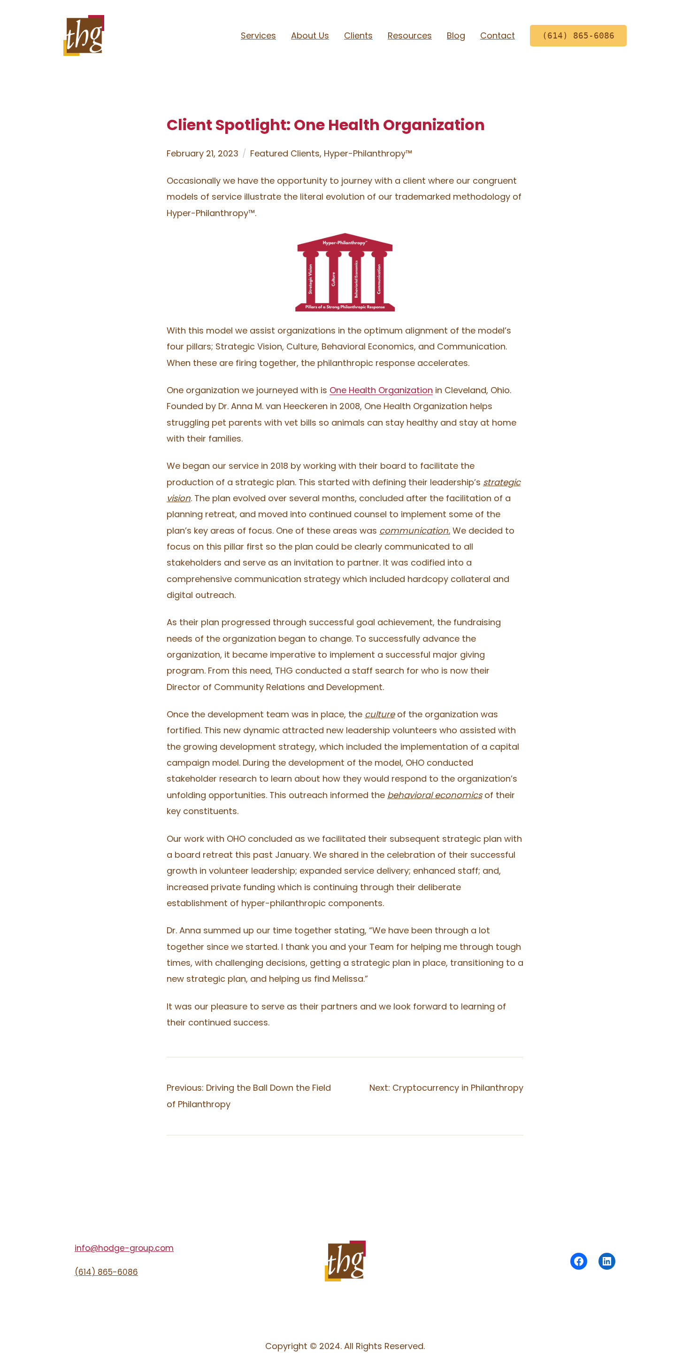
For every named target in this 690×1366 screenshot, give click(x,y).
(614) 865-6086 (106, 1272)
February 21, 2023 (202, 153)
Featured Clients (285, 153)
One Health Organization (381, 390)
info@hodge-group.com (124, 1248)
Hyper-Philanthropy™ (368, 153)
